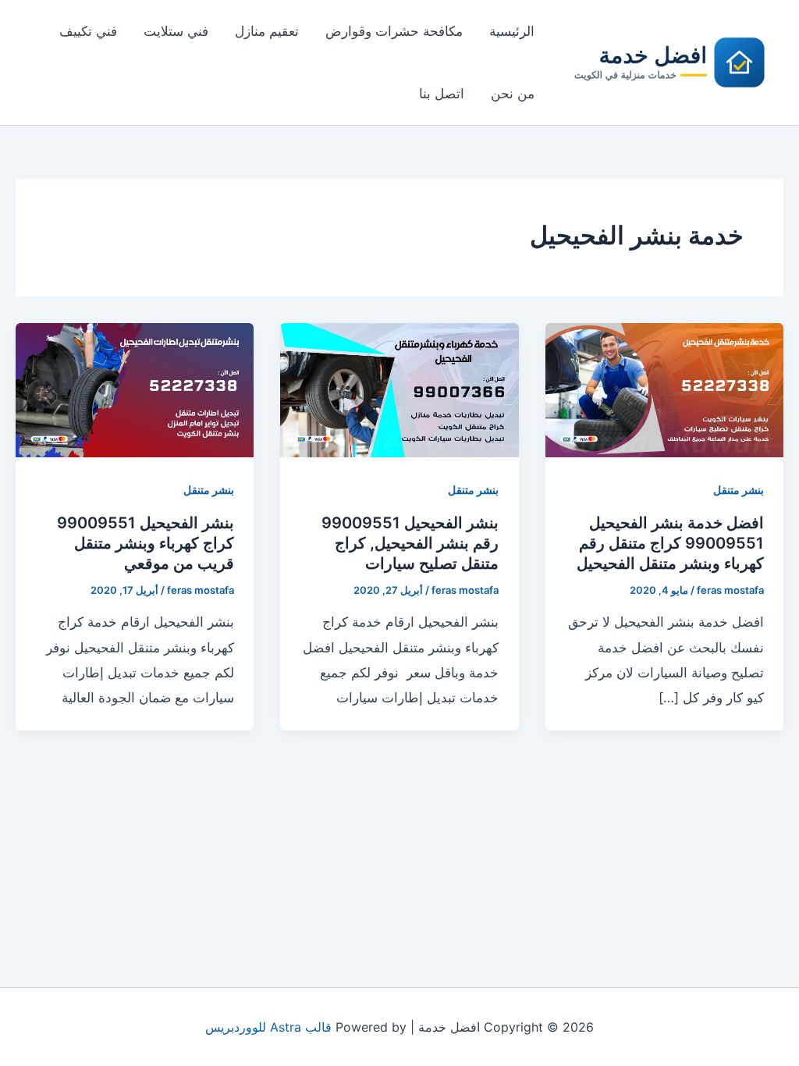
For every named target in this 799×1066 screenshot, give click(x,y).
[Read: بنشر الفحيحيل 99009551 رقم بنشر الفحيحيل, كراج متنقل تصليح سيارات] (399, 388)
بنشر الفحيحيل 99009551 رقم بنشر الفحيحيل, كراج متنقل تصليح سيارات (410, 543)
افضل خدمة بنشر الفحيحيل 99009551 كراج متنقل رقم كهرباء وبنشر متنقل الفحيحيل (670, 543)
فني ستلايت (176, 31)
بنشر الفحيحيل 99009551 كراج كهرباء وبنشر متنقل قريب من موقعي (145, 543)
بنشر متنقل (738, 489)
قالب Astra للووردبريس (268, 1027)
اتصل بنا (441, 93)
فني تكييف (88, 31)
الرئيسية (511, 31)
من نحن (512, 93)
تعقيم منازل (267, 31)
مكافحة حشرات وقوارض (394, 31)
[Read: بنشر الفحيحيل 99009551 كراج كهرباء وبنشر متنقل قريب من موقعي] (135, 388)
